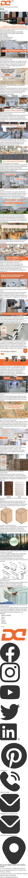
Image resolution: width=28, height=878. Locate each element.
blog (6, 11)
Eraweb (13, 875)
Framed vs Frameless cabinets (8, 525)
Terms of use (3, 877)
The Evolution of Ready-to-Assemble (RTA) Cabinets (13, 366)
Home (1, 11)
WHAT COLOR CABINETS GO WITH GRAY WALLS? (12, 139)
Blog (2, 9)
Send (2, 626)
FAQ (16, 877)
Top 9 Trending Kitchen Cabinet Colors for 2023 (11, 316)
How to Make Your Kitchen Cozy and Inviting (11, 445)
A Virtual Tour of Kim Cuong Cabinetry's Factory (12, 214)
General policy (11, 877)
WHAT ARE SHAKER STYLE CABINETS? (9, 163)
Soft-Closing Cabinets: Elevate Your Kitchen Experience (14, 340)
